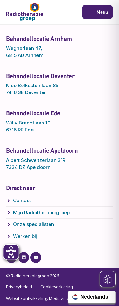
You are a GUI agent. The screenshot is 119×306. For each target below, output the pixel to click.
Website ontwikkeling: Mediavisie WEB (42, 298)
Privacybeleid (19, 286)
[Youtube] (35, 257)
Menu (102, 12)
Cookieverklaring (56, 286)
